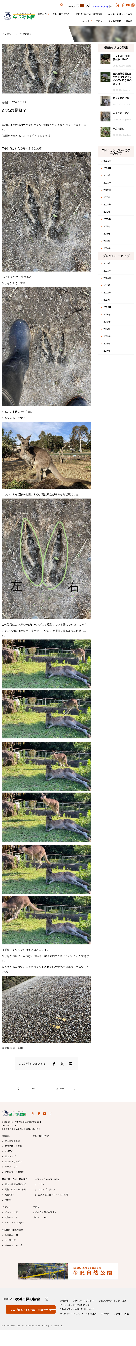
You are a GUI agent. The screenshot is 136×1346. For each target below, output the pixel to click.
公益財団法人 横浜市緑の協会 (21, 1299)
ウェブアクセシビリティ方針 (112, 1300)
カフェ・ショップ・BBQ (120, 13)
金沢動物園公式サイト (19, 16)
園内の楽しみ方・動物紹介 (89, 13)
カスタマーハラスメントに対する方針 (78, 1313)
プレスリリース (40, 1217)
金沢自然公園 (11, 1235)
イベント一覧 (11, 1212)
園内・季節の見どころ (15, 1184)
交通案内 (9, 1151)
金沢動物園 (14, 1113)
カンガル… (61, 1088)
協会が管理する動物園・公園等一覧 (30, 1309)
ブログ (99, 21)
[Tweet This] (62, 1063)
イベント (85, 21)
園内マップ (10, 1156)
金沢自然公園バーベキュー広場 (53, 1194)
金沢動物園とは (12, 1140)
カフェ (41, 1184)
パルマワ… (32, 1088)
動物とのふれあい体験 (15, 1189)
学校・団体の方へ (61, 13)
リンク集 (105, 1313)
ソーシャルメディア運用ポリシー (76, 1304)
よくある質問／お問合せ (120, 21)
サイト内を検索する (61, 4)
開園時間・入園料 (13, 1146)
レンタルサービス (13, 1161)
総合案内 (42, 13)
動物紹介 (9, 1194)
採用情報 (64, 1300)
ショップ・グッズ (46, 1189)
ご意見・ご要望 (121, 1313)
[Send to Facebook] (54, 1063)
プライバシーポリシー (83, 1300)
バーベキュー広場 (13, 1245)
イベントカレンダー (14, 1222)
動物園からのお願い (14, 1171)
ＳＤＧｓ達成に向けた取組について (77, 1309)
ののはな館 (10, 1240)
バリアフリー (11, 1166)
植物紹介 (9, 1199)
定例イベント (11, 1217)
